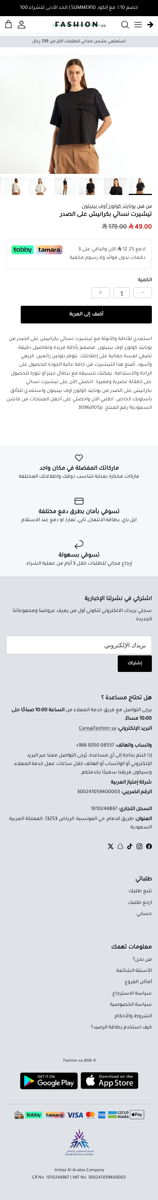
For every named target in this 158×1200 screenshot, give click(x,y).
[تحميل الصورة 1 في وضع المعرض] (79, 114)
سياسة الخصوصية (131, 1005)
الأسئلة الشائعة (134, 971)
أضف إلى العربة (86, 314)
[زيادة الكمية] (100, 292)
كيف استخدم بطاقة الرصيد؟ (121, 1027)
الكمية (145, 280)
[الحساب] (22, 24)
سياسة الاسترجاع (132, 994)
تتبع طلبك (140, 891)
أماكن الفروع (138, 982)
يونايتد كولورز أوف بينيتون (109, 207)
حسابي (144, 914)
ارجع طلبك (140, 903)
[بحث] (121, 24)
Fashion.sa (72, 1061)
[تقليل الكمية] (142, 292)
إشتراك (135, 663)
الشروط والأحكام (133, 1016)
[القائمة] (138, 24)
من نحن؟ (142, 960)
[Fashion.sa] (79, 24)
